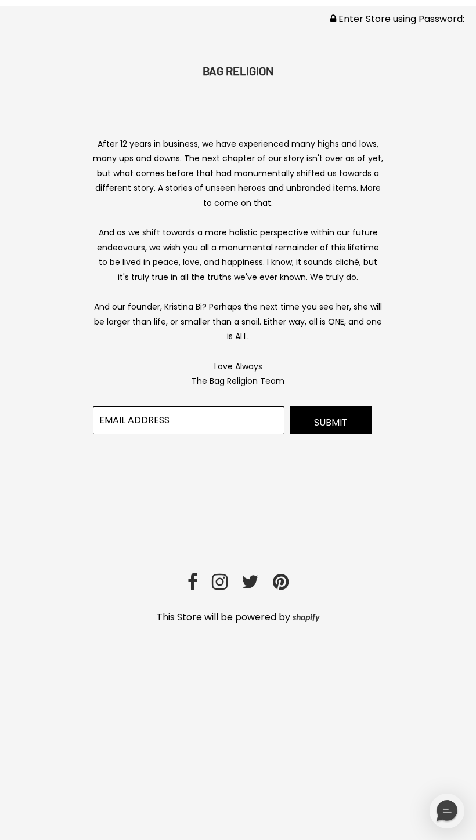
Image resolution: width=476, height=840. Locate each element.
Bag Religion (238, 71)
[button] (447, 811)
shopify (306, 618)
